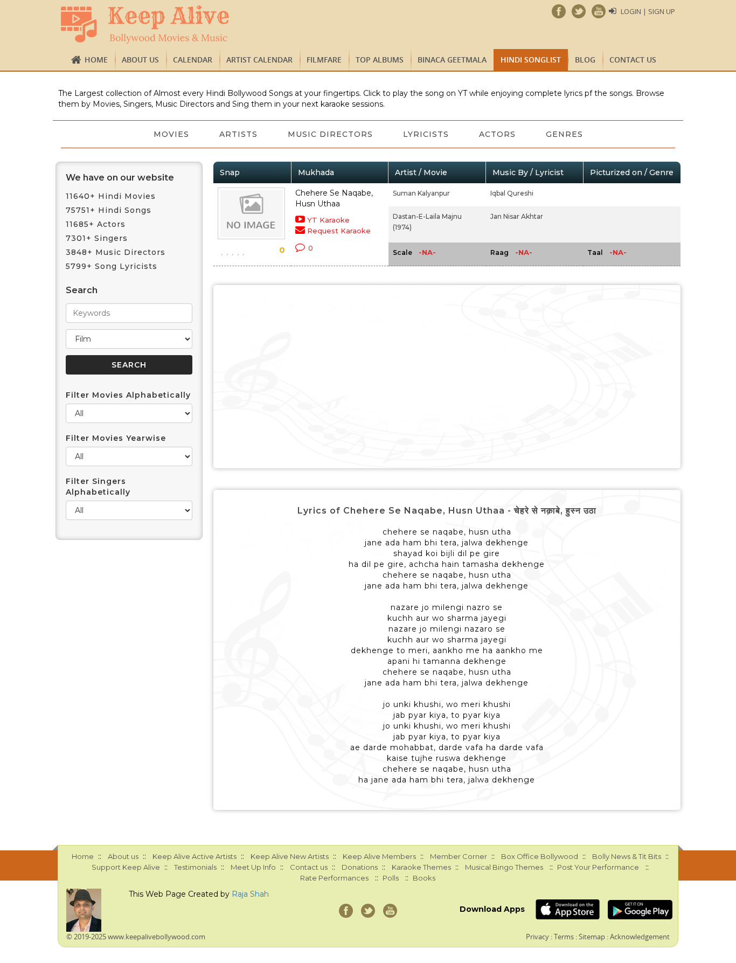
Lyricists (426, 134)
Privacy (537, 936)
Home (96, 59)
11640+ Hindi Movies (111, 196)
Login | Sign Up (648, 11)
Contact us (632, 59)
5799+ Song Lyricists (111, 266)
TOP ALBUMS (380, 59)
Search (82, 290)
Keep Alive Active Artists (194, 856)
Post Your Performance (598, 867)
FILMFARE (324, 59)
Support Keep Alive (126, 867)
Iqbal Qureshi (511, 193)
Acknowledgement (640, 936)
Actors (497, 134)
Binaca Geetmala (452, 59)
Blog (585, 59)
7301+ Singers (97, 238)
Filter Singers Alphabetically (98, 486)
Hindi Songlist (531, 59)
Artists (238, 134)
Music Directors (330, 134)
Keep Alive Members (379, 856)
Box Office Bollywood (539, 856)
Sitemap (592, 936)
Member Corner (458, 856)
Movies (171, 134)
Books (424, 878)
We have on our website (120, 177)
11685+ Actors (96, 224)
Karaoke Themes (421, 867)
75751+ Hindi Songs (108, 210)
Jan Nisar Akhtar (516, 216)
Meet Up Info (253, 867)
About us (140, 59)
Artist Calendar (259, 59)
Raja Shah (250, 894)
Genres (564, 134)
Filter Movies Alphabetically (128, 395)
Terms (564, 936)
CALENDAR (192, 59)
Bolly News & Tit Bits (626, 856)
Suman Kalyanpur (421, 193)
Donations (360, 867)
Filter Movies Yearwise (116, 438)
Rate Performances (334, 878)
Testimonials (195, 867)
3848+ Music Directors (115, 252)
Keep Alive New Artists (290, 856)
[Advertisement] (447, 376)
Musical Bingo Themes (504, 867)
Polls (391, 878)
